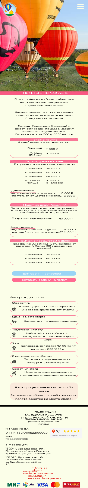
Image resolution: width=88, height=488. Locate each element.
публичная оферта (39, 469)
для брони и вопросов (42, 274)
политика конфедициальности (38, 472)
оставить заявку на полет (44, 280)
